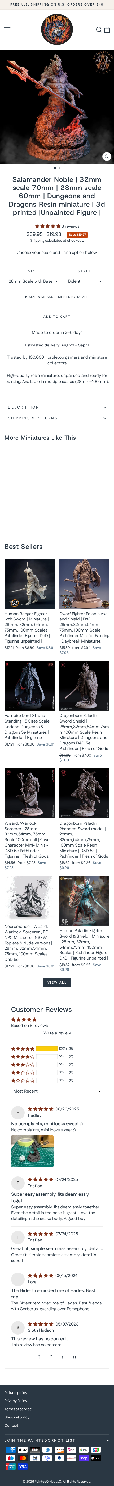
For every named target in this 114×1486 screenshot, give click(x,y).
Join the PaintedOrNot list (40, 1440)
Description (24, 407)
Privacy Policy (16, 1401)
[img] (41, 1109)
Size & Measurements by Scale (59, 297)
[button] (48, 227)
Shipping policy (17, 1417)
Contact (11, 1425)
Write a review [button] (57, 1033)
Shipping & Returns (33, 418)
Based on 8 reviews (29, 1026)
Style (85, 271)
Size (33, 271)
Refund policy (16, 1392)
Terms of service (18, 1409)
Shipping (37, 240)
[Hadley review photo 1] (32, 1151)
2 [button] (51, 1357)
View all (57, 982)
